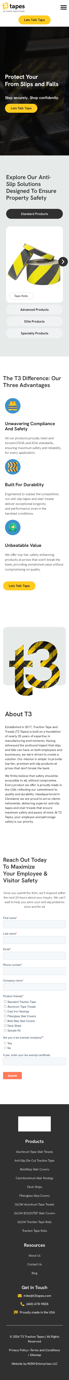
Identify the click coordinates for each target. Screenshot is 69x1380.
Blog (35, 1273)
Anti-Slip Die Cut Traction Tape (34, 1161)
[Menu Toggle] (63, 7)
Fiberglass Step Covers (34, 1196)
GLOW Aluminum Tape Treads (34, 1204)
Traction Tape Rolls (34, 1231)
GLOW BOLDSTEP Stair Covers (34, 1213)
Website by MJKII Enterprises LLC (35, 1364)
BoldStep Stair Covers (34, 1169)
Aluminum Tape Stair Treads (34, 1152)
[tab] (34, 214)
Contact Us (34, 1264)
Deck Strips (34, 1187)
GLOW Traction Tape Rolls (34, 1222)
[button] (63, 261)
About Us (34, 1256)
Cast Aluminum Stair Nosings (34, 1178)
